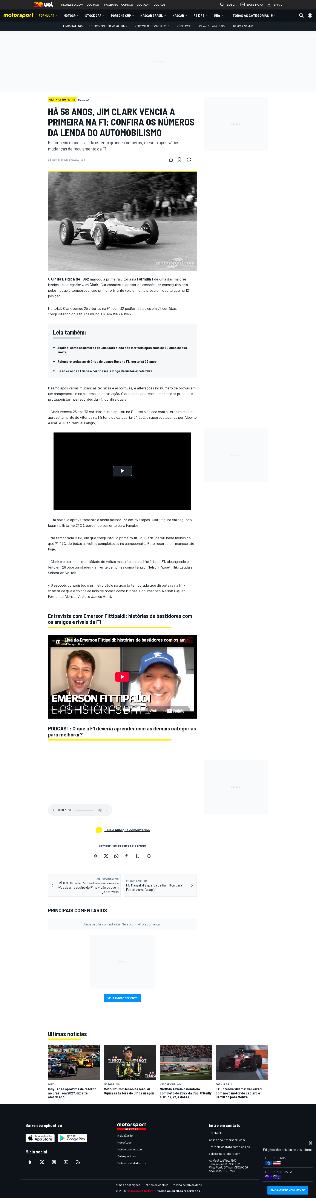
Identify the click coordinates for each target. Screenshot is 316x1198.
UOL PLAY (143, 4)
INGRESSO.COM (72, 4)
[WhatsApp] (116, 856)
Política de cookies (156, 1185)
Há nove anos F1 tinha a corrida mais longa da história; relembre (104, 371)
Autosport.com (127, 1156)
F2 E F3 (198, 15)
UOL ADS (159, 4)
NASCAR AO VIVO (243, 26)
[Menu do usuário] (310, 15)
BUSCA (231, 4)
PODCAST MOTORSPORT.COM (152, 26)
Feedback (215, 1133)
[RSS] (78, 1162)
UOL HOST (94, 4)
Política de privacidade (187, 1185)
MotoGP (70, 15)
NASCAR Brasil (151, 15)
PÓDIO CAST (184, 26)
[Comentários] (190, 159)
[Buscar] (301, 15)
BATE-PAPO (255, 4)
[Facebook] (95, 856)
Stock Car (93, 15)
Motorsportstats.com (131, 1163)
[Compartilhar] (171, 159)
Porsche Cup (121, 15)
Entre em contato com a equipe (229, 1146)
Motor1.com (124, 1142)
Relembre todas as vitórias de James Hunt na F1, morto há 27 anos (106, 361)
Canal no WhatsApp (212, 26)
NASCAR (178, 15)
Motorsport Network (141, 1191)
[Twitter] (106, 856)
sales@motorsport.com (224, 1153)
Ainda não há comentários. (122, 924)
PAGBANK (111, 4)
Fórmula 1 (46, 15)
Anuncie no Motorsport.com (227, 1140)
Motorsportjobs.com (130, 1149)
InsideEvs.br (125, 1135)
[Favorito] (179, 159)
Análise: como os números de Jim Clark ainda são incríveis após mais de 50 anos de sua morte (122, 350)
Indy (217, 15)
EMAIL (277, 4)
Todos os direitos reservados (178, 1191)
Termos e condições (127, 1185)
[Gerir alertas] (149, 856)
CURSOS (127, 4)
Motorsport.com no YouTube (108, 26)
